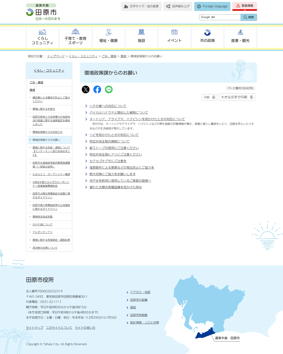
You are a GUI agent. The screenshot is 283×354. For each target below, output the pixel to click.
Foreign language (215, 6)
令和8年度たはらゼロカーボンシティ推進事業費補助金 (51, 184)
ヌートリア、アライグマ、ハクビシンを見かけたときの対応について (137, 119)
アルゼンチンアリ (43, 232)
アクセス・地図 (140, 292)
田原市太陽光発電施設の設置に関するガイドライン (51, 195)
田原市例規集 (138, 315)
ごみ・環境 (109, 56)
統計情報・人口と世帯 (144, 322)
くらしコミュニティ (43, 41)
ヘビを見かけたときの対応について (114, 134)
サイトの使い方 (85, 327)
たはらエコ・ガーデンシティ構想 (51, 174)
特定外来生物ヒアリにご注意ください (116, 154)
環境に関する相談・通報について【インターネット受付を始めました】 (51, 151)
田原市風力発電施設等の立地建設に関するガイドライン (51, 207)
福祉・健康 (108, 40)
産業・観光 (240, 40)
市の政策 (207, 40)
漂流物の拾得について (45, 248)
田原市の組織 (138, 299)
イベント (174, 40)
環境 (123, 56)
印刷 (206, 97)
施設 (141, 40)
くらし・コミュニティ (83, 56)
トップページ (55, 56)
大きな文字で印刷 (234, 97)
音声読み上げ (180, 6)
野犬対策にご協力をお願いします (113, 174)
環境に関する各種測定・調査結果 (51, 240)
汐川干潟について (43, 224)
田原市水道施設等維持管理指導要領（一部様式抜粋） (51, 165)
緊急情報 (247, 5)
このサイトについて (59, 327)
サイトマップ (34, 327)
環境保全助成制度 (43, 216)
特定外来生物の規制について (110, 141)
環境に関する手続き (44, 109)
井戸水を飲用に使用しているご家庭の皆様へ (120, 180)
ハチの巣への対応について (108, 106)
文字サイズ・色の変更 (144, 6)
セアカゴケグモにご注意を (108, 161)
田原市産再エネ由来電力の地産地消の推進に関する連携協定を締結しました (51, 121)
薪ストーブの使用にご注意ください (114, 147)
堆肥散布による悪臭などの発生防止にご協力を (122, 167)
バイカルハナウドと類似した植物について (119, 112)
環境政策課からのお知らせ (48, 132)
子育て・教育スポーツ (75, 41)
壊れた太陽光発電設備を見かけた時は (116, 187)
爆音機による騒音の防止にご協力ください (51, 99)
